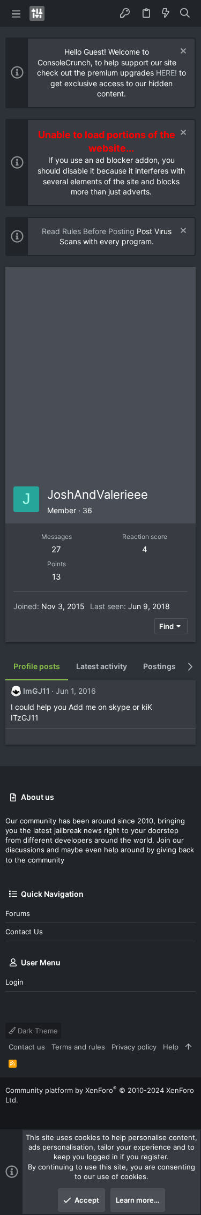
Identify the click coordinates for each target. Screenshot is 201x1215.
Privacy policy (134, 1046)
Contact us (24, 931)
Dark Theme (37, 1030)
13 (56, 577)
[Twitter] (10, 1113)
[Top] (188, 1047)
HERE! (166, 72)
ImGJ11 (36, 690)
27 (56, 549)
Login (14, 982)
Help (170, 1046)
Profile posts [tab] (36, 666)
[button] (16, 13)
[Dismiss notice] (182, 52)
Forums (17, 913)
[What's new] (166, 13)
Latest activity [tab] (101, 666)
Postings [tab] (159, 666)
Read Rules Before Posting (88, 231)
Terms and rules (78, 1046)
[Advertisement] (100, 372)
